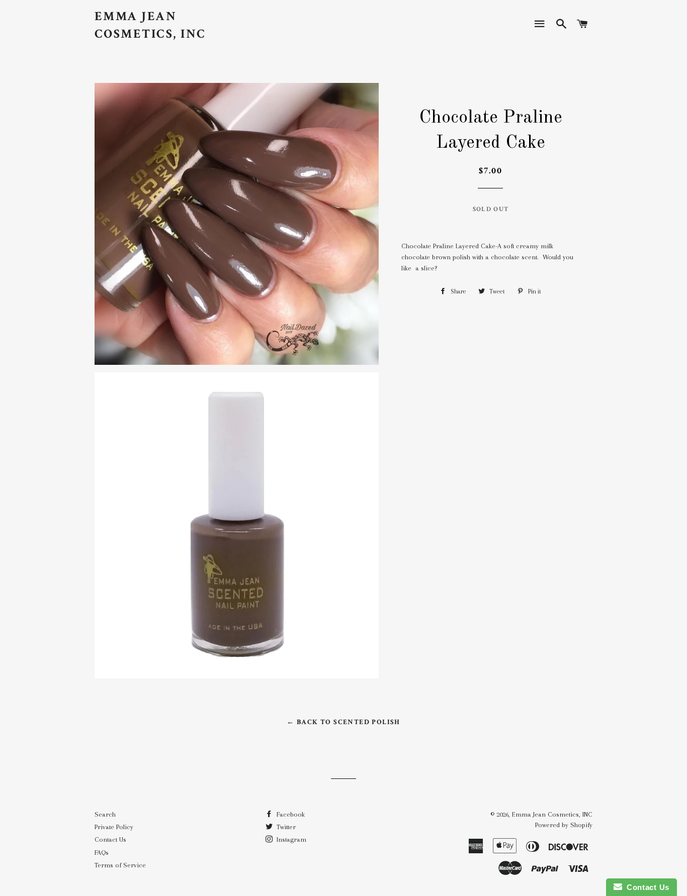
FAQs (102, 852)
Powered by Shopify (563, 825)
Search (105, 814)
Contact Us (110, 839)
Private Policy (114, 827)
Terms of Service (120, 865)
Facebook (290, 814)
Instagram (290, 839)
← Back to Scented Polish (343, 722)
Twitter (285, 827)
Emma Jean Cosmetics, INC (150, 25)
